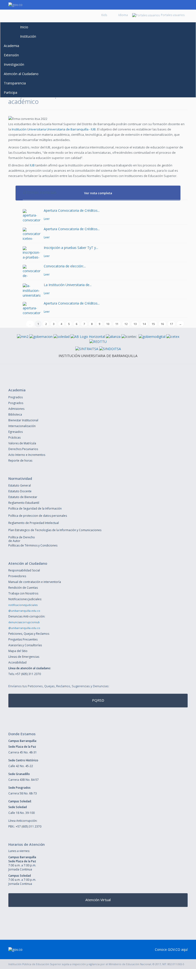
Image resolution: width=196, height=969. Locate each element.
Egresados (15, 432)
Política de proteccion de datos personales (37, 516)
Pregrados (15, 397)
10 (107, 324)
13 (135, 324)
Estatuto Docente (20, 491)
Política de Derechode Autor (21, 539)
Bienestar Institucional (23, 420)
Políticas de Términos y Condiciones (32, 545)
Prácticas (14, 437)
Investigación (14, 64)
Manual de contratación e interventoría (34, 582)
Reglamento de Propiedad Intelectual (33, 523)
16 (162, 324)
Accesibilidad (17, 662)
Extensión (11, 55)
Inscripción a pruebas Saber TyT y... (71, 247)
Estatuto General (19, 485)
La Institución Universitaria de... (68, 284)
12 (126, 324)
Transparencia (15, 83)
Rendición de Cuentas (23, 588)
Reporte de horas (20, 460)
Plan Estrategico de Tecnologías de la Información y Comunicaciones (54, 530)
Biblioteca (15, 414)
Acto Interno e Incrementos (26, 455)
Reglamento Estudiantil (23, 503)
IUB (32, 165)
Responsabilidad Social (24, 570)
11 (116, 324)
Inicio (24, 27)
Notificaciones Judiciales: (25, 599)
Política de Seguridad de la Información (35, 508)
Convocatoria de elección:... (65, 266)
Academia (11, 45)
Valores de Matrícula (22, 443)
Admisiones (16, 409)
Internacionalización (22, 426)
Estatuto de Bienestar (22, 497)
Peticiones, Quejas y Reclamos (28, 634)
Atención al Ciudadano (21, 73)
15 (153, 324)
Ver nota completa (98, 193)
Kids (104, 15)
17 (171, 324)
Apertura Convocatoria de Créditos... (72, 210)
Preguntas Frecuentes (23, 639)
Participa (10, 92)
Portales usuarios (173, 15)
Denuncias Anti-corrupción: (26, 616)
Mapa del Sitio (17, 651)
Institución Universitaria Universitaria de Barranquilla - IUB (54, 129)
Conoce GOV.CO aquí (171, 949)
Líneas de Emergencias (23, 657)
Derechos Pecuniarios (23, 449)
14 (144, 324)
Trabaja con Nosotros (23, 593)
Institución (28, 36)
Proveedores (17, 576)
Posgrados (15, 403)
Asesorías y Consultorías (25, 645)
